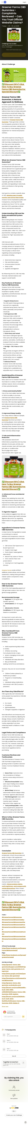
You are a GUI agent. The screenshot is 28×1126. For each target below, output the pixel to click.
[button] (14, 1111)
